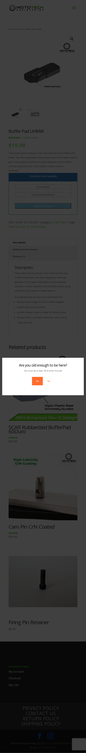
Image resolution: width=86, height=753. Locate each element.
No (48, 381)
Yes (37, 381)
